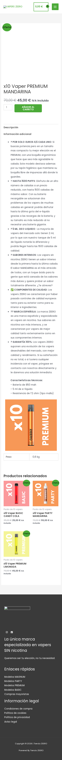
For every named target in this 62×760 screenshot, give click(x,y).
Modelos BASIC (13, 690)
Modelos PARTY (13, 681)
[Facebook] (11, 632)
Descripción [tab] (11, 127)
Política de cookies (15, 713)
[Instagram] (6, 632)
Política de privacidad (17, 717)
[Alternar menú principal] (55, 6)
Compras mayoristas (16, 694)
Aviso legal (10, 721)
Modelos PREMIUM (14, 685)
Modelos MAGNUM (14, 677)
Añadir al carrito (28, 108)
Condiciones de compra (18, 708)
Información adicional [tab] (17, 134)
